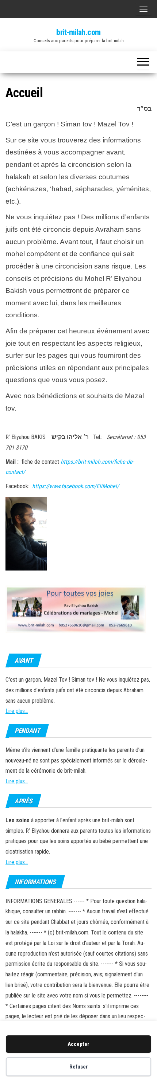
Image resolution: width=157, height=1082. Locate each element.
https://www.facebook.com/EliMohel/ (76, 486)
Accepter (78, 1044)
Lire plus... (16, 710)
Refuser (78, 1066)
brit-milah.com (78, 32)
